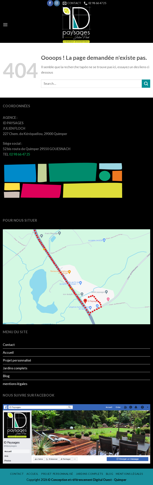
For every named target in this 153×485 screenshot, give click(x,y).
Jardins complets (15, 368)
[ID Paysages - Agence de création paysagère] (76, 24)
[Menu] (5, 25)
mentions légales (15, 384)
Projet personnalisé (17, 360)
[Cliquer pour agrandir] (76, 276)
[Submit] (146, 84)
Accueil (8, 352)
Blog (6, 376)
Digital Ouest (102, 479)
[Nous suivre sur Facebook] (50, 3)
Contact (9, 345)
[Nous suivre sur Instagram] (57, 3)
